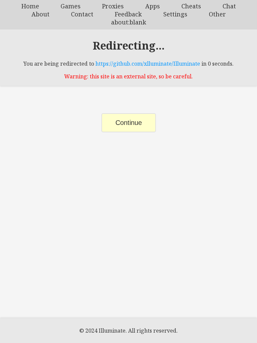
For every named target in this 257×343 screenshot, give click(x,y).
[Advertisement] (128, 199)
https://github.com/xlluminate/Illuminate (147, 63)
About (40, 14)
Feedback (128, 14)
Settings (175, 14)
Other (217, 14)
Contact (82, 14)
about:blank (128, 22)
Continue (128, 122)
